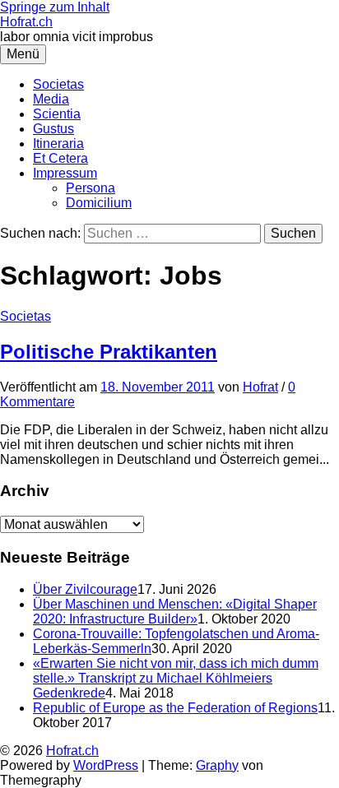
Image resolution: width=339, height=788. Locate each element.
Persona (90, 188)
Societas (58, 84)
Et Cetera (60, 158)
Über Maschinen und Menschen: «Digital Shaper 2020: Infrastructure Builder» (175, 611)
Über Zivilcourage (85, 589)
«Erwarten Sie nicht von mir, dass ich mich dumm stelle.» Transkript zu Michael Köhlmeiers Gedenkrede (175, 678)
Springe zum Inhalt (54, 7)
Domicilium (99, 203)
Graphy (217, 765)
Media (51, 99)
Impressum (65, 173)
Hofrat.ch (26, 22)
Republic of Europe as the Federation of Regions (175, 708)
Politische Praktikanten (108, 352)
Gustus (53, 129)
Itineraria (58, 144)
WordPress (105, 765)
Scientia (57, 114)
